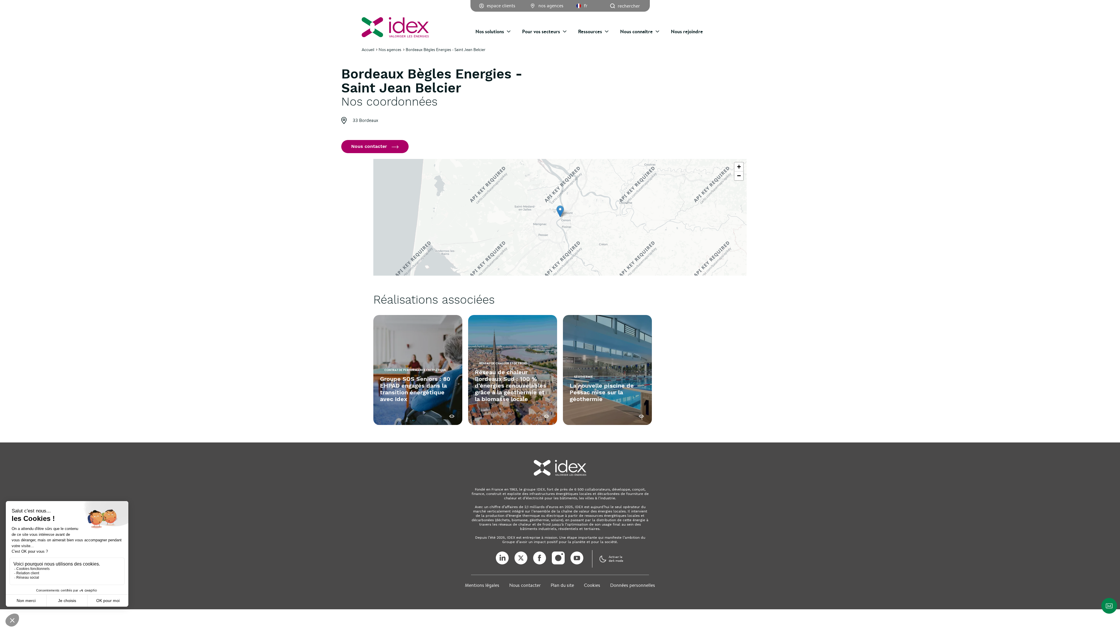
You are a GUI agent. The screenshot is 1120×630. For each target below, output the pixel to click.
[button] (560, 211)
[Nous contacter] (1109, 606)
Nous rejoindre (687, 31)
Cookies (592, 585)
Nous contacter (525, 585)
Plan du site (562, 585)
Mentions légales (482, 585)
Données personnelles (632, 585)
